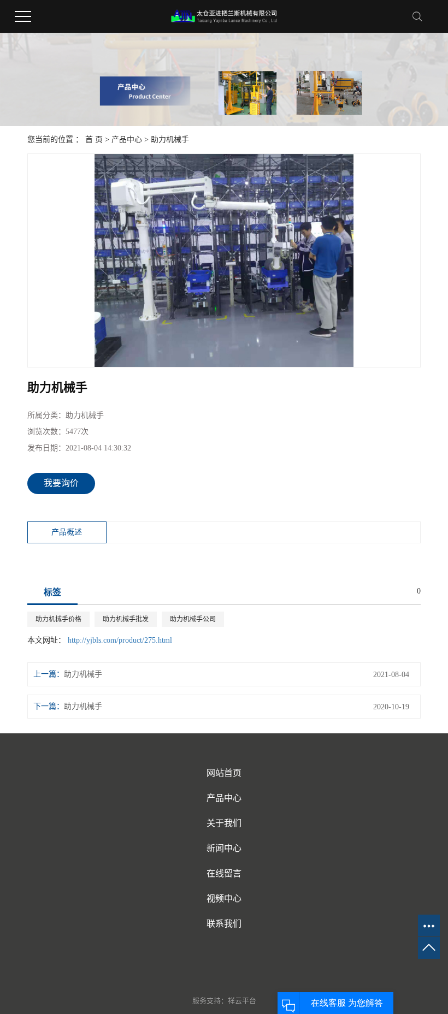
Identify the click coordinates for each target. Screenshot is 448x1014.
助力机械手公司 (193, 619)
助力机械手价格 (58, 619)
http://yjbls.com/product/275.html (120, 640)
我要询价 (61, 483)
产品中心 (126, 139)
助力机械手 (170, 139)
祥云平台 (242, 1001)
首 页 (94, 139)
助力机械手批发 (126, 619)
